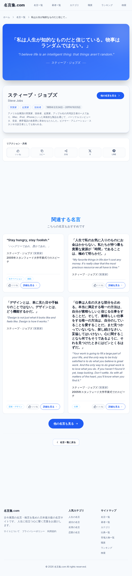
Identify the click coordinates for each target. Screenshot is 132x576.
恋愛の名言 (74, 532)
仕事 (76, 406)
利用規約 (51, 531)
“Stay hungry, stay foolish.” (28, 240)
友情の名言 (74, 527)
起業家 (25, 107)
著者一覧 (56, 5)
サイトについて (12, 531)
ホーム (6, 17)
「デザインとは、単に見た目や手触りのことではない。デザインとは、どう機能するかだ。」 (32, 307)
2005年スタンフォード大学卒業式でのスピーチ (33, 259)
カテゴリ (74, 5)
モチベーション (15, 279)
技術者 (37, 107)
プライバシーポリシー (33, 531)
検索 (124, 5)
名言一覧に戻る (68, 442)
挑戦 (29, 279)
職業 (90, 5)
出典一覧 (105, 532)
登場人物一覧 (107, 537)
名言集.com (14, 5)
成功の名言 (74, 522)
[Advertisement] (66, 188)
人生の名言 (74, 517)
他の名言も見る (64, 423)
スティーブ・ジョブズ (66, 62)
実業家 (13, 107)
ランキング (107, 5)
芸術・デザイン (15, 406)
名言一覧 (38, 5)
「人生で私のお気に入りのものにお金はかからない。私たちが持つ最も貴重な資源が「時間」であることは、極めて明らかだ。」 (97, 246)
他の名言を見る (108, 95)
